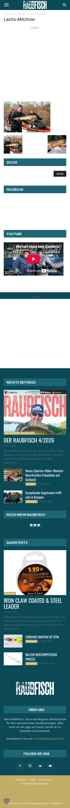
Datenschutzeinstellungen (35, 783)
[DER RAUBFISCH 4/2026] (35, 412)
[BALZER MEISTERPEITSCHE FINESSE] (13, 658)
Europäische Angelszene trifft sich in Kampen (43, 494)
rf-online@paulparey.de (49, 738)
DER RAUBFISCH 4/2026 (29, 440)
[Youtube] (50, 766)
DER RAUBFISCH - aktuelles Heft (19, 433)
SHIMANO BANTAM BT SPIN (42, 636)
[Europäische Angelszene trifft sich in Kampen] (13, 496)
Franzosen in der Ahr (14, 13)
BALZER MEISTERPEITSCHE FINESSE (41, 656)
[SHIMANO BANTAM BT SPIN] (13, 641)
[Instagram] (30, 766)
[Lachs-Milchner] (27, 131)
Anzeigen (31, 484)
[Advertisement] (35, 64)
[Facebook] (20, 766)
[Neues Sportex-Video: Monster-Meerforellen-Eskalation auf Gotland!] (13, 474)
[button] (6, 5)
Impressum (21, 779)
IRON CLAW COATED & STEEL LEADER (33, 603)
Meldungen (32, 501)
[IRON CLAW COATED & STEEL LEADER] (35, 572)
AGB (33, 779)
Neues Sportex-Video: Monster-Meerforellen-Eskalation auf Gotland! (44, 475)
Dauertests (10, 593)
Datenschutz (45, 779)
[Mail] (40, 766)
